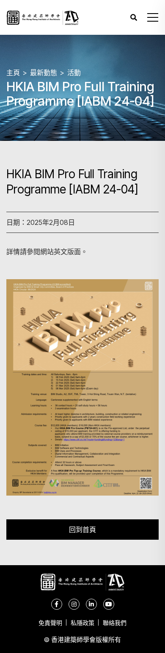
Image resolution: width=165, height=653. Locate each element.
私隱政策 (82, 622)
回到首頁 (82, 529)
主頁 (13, 72)
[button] (152, 17)
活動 (74, 72)
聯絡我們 (114, 622)
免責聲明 (50, 622)
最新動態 (43, 72)
